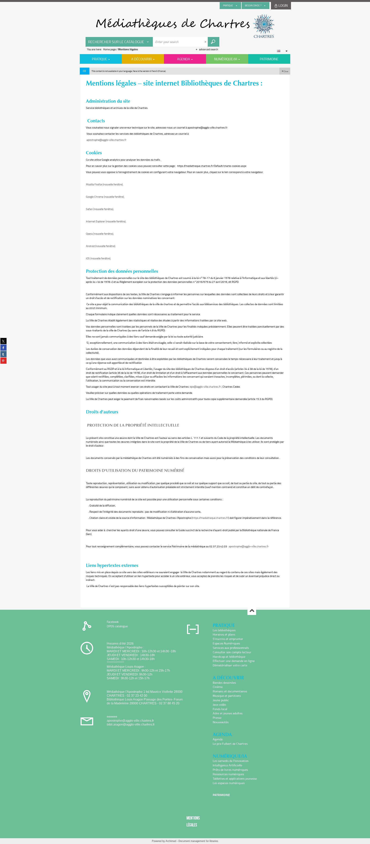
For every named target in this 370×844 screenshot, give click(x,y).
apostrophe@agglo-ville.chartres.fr (106, 140)
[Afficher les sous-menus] (236, 5)
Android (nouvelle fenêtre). (101, 246)
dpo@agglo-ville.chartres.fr (205, 386)
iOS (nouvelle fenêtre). (98, 258)
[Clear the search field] (206, 42)
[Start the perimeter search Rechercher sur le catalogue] (213, 42)
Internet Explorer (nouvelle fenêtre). (106, 221)
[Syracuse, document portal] (185, 26)
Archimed (171, 841)
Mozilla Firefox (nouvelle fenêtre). (104, 184)
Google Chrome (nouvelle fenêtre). (105, 196)
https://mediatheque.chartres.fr (210, 518)
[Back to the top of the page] (251, 611)
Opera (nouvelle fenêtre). (100, 233)
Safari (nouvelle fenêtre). (100, 209)
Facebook (113, 622)
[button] (284, 71)
